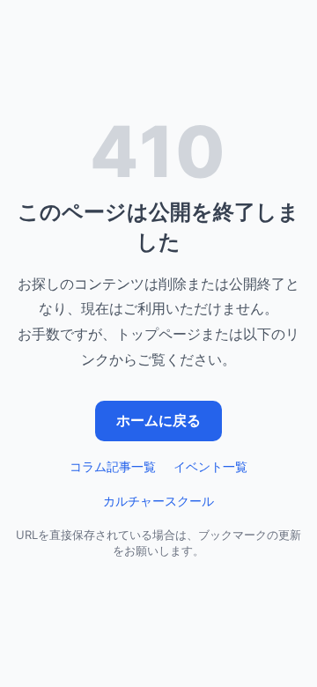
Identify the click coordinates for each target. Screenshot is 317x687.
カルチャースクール (158, 500)
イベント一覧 (210, 466)
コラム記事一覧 (113, 466)
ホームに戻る (158, 420)
